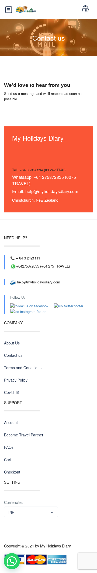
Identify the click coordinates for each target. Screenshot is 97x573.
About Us (12, 343)
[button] (12, 561)
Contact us (13, 355)
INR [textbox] (11, 512)
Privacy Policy (15, 380)
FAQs (8, 447)
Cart (7, 459)
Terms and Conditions (22, 367)
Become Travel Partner (23, 434)
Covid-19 (11, 392)
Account (11, 422)
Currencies (13, 502)
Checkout (12, 472)
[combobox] (31, 512)
